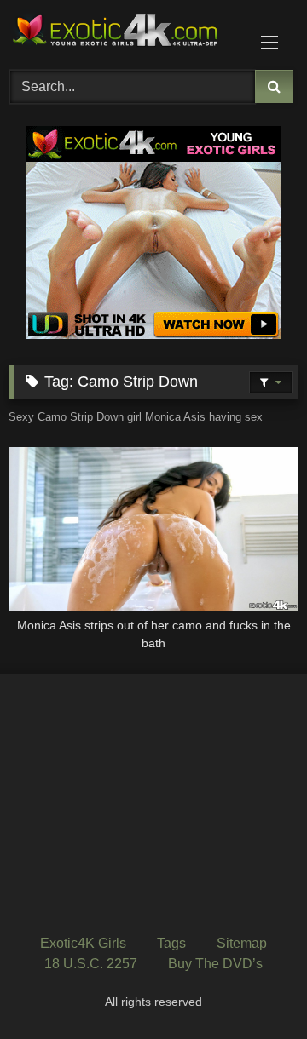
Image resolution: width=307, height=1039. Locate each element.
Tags (171, 943)
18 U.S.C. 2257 (90, 963)
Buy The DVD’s (215, 963)
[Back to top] (254, 988)
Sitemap (242, 943)
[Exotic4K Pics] (126, 32)
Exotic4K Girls (83, 943)
